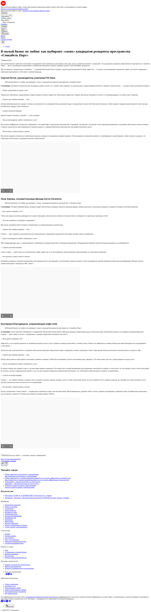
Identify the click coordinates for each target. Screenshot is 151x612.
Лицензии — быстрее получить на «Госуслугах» (22, 484)
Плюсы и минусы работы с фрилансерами (20, 487)
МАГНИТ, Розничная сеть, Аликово (39, 495)
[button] (3, 36)
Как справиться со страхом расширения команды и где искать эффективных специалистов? (37, 480)
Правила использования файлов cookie (36, 11)
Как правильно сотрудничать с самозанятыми (21, 476)
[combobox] (9, 606)
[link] (4, 31)
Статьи (7, 46)
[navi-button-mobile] (3, 42)
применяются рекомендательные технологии (41, 597)
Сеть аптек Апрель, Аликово (59, 498)
